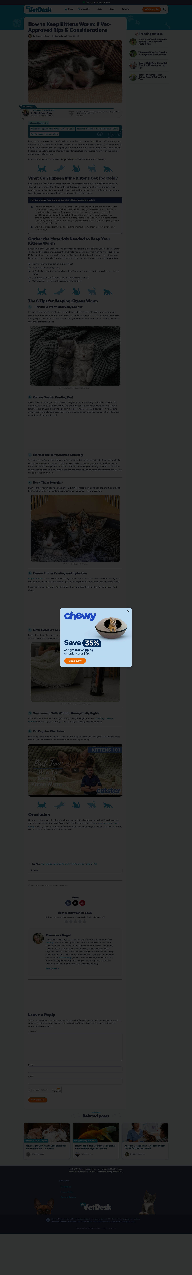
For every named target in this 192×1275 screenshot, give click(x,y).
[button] (128, 611)
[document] (96, 637)
